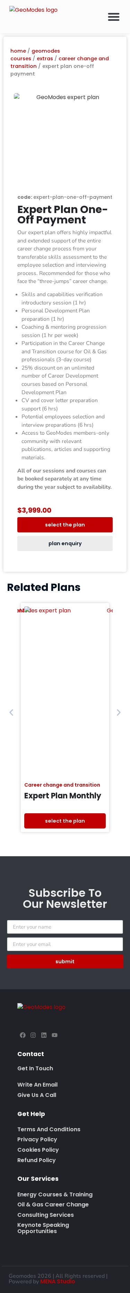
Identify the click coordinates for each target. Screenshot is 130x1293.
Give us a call (36, 1095)
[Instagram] (33, 1035)
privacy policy (37, 1139)
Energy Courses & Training (55, 1194)
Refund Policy (36, 1160)
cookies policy (38, 1150)
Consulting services (45, 1215)
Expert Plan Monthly (62, 795)
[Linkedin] (43, 1035)
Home (18, 50)
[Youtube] (54, 1035)
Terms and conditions (48, 1129)
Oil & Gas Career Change (53, 1204)
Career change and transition (62, 784)
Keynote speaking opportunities (43, 1228)
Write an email (37, 1085)
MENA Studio (57, 1281)
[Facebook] (22, 1035)
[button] (113, 16)
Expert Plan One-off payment (62, 214)
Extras (45, 58)
